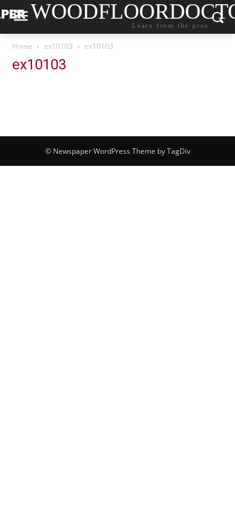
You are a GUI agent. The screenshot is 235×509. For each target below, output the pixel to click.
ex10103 (58, 46)
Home (22, 46)
